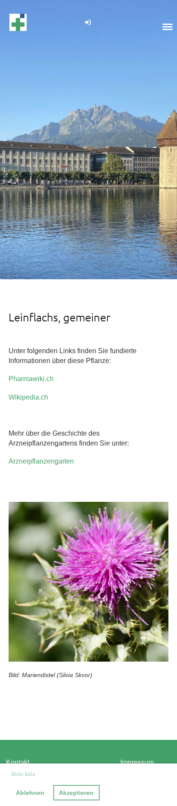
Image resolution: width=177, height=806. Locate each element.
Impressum (137, 762)
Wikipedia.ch (28, 397)
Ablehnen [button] (30, 792)
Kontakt (17, 762)
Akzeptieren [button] (76, 792)
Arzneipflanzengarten (41, 461)
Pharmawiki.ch (31, 378)
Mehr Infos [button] (23, 774)
